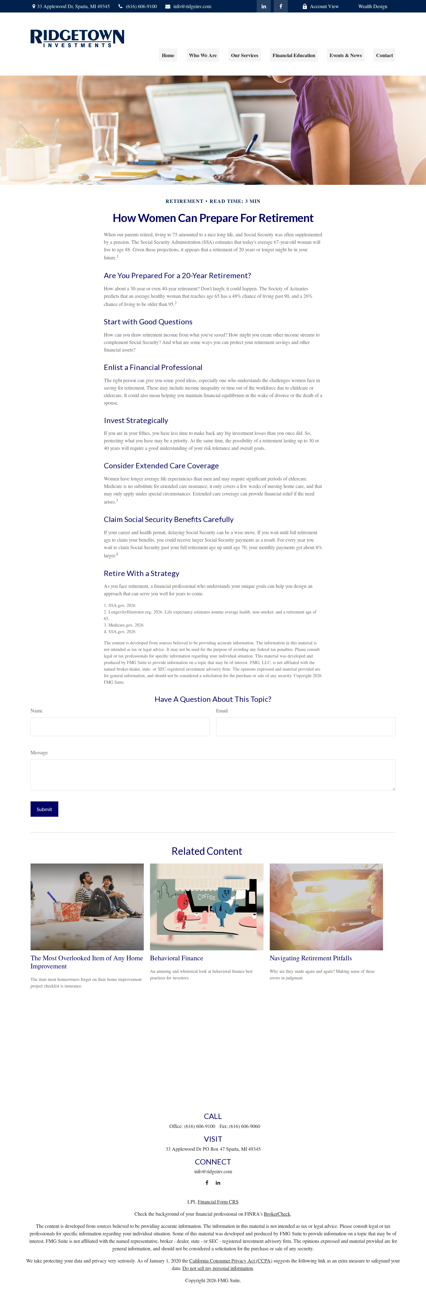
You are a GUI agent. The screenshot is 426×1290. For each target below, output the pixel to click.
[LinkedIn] (264, 6)
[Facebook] (281, 6)
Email (222, 710)
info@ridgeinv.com (192, 6)
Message (39, 752)
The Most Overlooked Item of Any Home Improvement (87, 961)
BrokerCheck (277, 1213)
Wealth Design (372, 6)
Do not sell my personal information (217, 1268)
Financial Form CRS (218, 1201)
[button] (168, 55)
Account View (324, 6)
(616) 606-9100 (141, 6)
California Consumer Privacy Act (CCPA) (230, 1260)
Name (36, 710)
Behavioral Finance (176, 957)
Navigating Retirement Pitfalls (311, 957)
